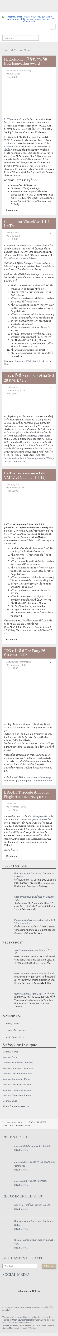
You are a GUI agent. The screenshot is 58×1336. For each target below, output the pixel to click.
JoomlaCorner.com (10, 1325)
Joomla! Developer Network (17, 1084)
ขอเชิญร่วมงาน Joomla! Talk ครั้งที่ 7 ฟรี (34, 993)
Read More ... (21, 1149)
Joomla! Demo (10, 1057)
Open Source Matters (21, 1320)
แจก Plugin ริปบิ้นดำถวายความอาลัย (32, 1205)
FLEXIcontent (11, 119)
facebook (4, 10)
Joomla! (6, 1310)
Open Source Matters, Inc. (16, 1106)
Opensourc (43, 435)
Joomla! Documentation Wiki (17, 1073)
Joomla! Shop (10, 1101)
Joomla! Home (10, 1051)
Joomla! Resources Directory (18, 1090)
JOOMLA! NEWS (37, 1122)
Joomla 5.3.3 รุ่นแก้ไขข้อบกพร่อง (30, 1181)
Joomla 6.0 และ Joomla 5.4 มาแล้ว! (32, 1146)
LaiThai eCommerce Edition (22, 258)
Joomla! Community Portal (16, 1079)
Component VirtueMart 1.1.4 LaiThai (33, 361)
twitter (11, 10)
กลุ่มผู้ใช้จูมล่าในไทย (15, 1037)
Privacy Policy (12, 1023)
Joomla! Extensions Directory (18, 1062)
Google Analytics (41, 816)
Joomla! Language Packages (18, 1068)
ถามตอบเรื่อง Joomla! (15, 1030)
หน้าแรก (22, 1122)
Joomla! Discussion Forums (17, 1095)
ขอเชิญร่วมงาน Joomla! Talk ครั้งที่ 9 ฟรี (34, 973)
